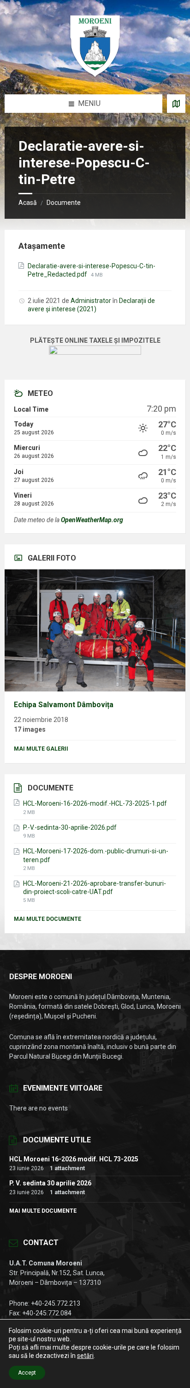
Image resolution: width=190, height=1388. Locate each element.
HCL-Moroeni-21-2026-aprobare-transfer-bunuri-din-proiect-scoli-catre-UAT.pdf (94, 887)
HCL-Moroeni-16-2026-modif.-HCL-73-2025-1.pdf (95, 803)
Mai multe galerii (41, 749)
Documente (64, 202)
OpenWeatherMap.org (92, 520)
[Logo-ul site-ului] (95, 76)
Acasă (27, 202)
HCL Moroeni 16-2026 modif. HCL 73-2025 (73, 1159)
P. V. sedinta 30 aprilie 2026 (50, 1183)
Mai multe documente (47, 919)
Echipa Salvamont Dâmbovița (63, 704)
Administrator (91, 300)
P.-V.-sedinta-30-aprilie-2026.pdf (70, 827)
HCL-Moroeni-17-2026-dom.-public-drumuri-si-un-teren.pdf (95, 855)
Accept (27, 1372)
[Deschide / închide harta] (176, 103)
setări (85, 1355)
